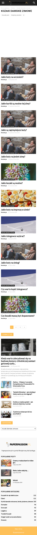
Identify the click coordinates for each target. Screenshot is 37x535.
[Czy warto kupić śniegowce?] (18, 277)
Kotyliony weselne (16, 15)
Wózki (15, 480)
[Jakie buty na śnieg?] (18, 251)
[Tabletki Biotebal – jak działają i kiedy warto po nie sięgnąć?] (6, 394)
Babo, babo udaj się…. (20, 470)
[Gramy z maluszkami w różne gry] (6, 463)
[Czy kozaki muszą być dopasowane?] (18, 304)
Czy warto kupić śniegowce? (14, 289)
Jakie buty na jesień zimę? (13, 156)
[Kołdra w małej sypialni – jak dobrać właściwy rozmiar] (6, 404)
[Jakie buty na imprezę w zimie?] (18, 198)
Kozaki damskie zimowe (8, 73)
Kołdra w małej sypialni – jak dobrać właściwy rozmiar (23, 403)
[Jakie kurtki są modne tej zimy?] (18, 92)
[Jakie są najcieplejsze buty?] (18, 118)
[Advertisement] (18, 37)
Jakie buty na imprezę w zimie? (15, 209)
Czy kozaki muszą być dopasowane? (17, 315)
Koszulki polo (5, 15)
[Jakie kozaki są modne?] (18, 171)
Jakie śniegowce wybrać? (13, 236)
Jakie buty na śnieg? (10, 262)
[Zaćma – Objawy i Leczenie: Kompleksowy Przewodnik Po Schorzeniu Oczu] (6, 384)
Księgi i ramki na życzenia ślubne (11, 517)
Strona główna (5, 8)
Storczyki (4, 508)
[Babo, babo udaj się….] (6, 472)
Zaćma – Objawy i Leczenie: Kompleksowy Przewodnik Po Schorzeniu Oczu (23, 384)
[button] (34, 3)
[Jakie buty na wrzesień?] (18, 65)
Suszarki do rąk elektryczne (9, 495)
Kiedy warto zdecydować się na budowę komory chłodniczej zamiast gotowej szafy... (18, 361)
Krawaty (3, 520)
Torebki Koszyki (6, 514)
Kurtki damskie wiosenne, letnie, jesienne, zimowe (17, 501)
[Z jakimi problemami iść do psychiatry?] (6, 414)
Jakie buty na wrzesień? (12, 77)
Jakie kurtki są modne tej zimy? (15, 103)
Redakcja (4, 79)
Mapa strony (18, 529)
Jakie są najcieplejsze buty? (14, 130)
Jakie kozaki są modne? (12, 183)
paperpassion (5, 366)
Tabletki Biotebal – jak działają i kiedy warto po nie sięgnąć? (24, 393)
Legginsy (4, 511)
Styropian (4, 504)
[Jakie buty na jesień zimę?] (18, 145)
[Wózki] (6, 483)
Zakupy (4, 355)
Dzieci (3, 498)
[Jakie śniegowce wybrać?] (18, 224)
